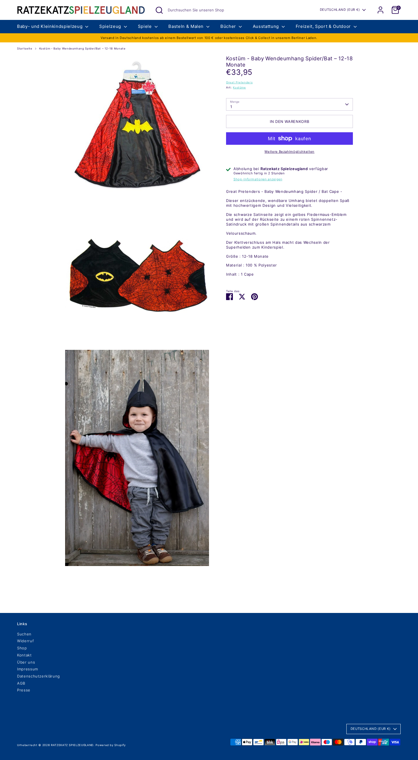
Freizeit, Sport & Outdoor (324, 26)
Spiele (145, 26)
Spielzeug (111, 26)
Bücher (228, 26)
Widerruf (25, 641)
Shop (22, 648)
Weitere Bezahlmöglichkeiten (289, 152)
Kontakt (24, 655)
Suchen (24, 634)
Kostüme (239, 87)
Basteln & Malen (186, 26)
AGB (21, 683)
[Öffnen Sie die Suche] (159, 10)
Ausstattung (266, 26)
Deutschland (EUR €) (340, 10)
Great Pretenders (239, 82)
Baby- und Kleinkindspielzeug (50, 26)
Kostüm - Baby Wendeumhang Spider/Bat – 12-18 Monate (82, 48)
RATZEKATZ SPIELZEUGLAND (72, 745)
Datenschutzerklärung (38, 676)
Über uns (26, 662)
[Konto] (380, 10)
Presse (23, 690)
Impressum (27, 669)
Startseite (24, 48)
